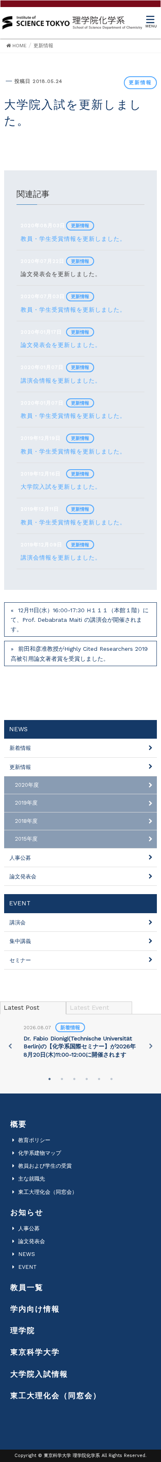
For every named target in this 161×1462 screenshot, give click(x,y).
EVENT (27, 1267)
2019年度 (26, 803)
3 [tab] (74, 1079)
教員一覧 (26, 1287)
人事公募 (20, 858)
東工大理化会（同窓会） (47, 1192)
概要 (18, 1124)
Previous (10, 1046)
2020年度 (27, 785)
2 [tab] (62, 1079)
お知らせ (26, 1212)
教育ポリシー (34, 1140)
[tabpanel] (80, 1041)
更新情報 (140, 82)
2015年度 (26, 839)
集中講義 (20, 941)
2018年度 (26, 821)
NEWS (26, 1254)
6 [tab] (111, 1079)
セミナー (20, 960)
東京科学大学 (35, 1352)
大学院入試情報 (39, 1374)
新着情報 (20, 748)
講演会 (17, 922)
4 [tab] (87, 1079)
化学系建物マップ (39, 1153)
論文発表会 (22, 876)
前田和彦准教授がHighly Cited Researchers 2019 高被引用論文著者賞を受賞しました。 (79, 653)
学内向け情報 (35, 1308)
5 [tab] (99, 1079)
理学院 (22, 1330)
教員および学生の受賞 (45, 1166)
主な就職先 (31, 1179)
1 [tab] (49, 1079)
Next (151, 1046)
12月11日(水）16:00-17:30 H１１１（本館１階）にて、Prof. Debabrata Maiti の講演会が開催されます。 (80, 620)
